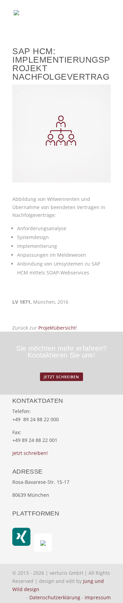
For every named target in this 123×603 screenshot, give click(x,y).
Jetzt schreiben (61, 376)
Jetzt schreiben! (30, 453)
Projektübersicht (57, 327)
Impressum (98, 597)
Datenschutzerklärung (54, 597)
